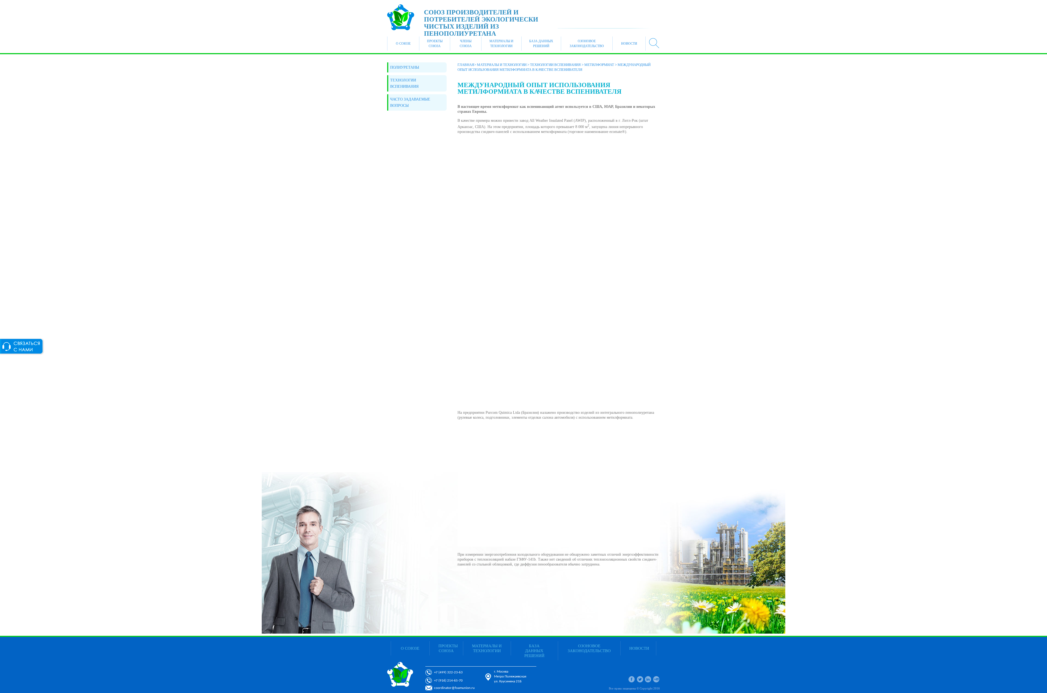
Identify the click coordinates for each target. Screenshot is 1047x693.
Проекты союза (435, 43)
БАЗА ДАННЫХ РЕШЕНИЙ (541, 43)
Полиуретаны (404, 67)
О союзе (403, 43)
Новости (629, 43)
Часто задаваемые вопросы (410, 102)
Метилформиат (599, 65)
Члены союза (466, 43)
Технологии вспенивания (404, 83)
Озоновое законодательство (587, 43)
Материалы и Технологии (501, 43)
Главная (466, 65)
